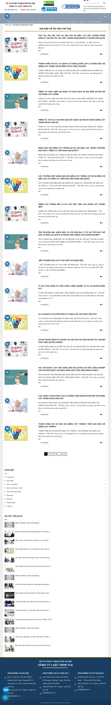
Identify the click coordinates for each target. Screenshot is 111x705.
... (59, 454)
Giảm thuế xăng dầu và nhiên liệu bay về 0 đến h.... (33, 637)
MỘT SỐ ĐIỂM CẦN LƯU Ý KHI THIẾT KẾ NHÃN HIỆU (60, 260)
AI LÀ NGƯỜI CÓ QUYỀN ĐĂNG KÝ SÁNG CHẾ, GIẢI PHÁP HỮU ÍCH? (67, 314)
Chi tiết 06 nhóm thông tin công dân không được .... (33, 584)
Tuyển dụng (91, 21)
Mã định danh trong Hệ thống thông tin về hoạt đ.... (33, 531)
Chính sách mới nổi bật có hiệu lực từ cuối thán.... (32, 540)
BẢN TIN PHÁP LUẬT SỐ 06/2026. (27, 523)
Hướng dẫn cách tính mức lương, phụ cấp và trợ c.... (33, 566)
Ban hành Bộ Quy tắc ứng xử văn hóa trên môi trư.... (33, 645)
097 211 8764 (31, 10)
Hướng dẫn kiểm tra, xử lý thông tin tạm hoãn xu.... (33, 549)
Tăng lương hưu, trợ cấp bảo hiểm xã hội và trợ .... (33, 610)
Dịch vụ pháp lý (31, 22)
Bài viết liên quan (13, 516)
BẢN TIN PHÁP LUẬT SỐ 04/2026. (27, 628)
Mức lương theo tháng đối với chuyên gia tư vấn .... (33, 593)
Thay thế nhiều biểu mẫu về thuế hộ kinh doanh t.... (33, 601)
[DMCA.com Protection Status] (48, 3)
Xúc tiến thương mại (62, 22)
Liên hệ (98, 21)
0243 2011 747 (12, 10)
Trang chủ (11, 22)
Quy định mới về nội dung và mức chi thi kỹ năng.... (33, 557)
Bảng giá (74, 22)
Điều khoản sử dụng (64, 702)
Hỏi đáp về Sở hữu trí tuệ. (55, 28)
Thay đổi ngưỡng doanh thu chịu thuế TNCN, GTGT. (33, 619)
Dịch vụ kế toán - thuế (46, 22)
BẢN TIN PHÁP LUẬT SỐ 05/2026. (27, 576)
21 (65, 454)
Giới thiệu (20, 22)
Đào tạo (82, 22)
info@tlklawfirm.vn (13, 696)
